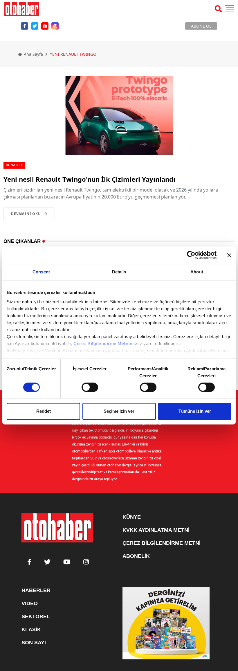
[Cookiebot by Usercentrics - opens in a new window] (191, 255)
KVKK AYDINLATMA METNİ (156, 530)
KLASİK (31, 629)
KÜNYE (131, 517)
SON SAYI (33, 642)
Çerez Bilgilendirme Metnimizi (106, 343)
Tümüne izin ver (194, 411)
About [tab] (196, 271)
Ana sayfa (33, 54)
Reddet (43, 411)
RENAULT (14, 165)
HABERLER (36, 590)
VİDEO (29, 603)
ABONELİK (136, 556)
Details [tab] (119, 271)
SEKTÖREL (35, 616)
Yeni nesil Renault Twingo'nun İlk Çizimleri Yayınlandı (89, 179)
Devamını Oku (26, 213)
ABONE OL (201, 26)
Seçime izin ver (119, 411)
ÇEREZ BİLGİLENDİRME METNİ (161, 543)
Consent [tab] (41, 271)
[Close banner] (229, 255)
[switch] (90, 387)
